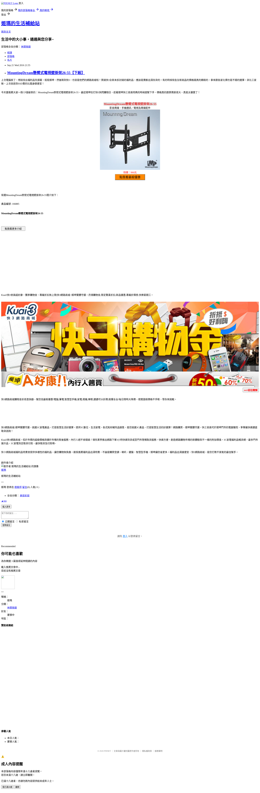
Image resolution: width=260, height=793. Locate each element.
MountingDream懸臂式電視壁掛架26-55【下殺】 (46, 73)
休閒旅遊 (26, 46)
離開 (17, 787)
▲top (4, 501)
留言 (24, 487)
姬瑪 (3, 470)
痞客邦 (18, 487)
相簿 (9, 52)
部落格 (10, 56)
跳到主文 (6, 31)
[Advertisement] (104, 257)
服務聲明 (158, 751)
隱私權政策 (147, 751)
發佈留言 (6, 525)
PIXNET (107, 751)
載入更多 (6, 507)
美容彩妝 (24, 495)
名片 (9, 60)
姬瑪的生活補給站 (20, 23)
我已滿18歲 (7, 787)
